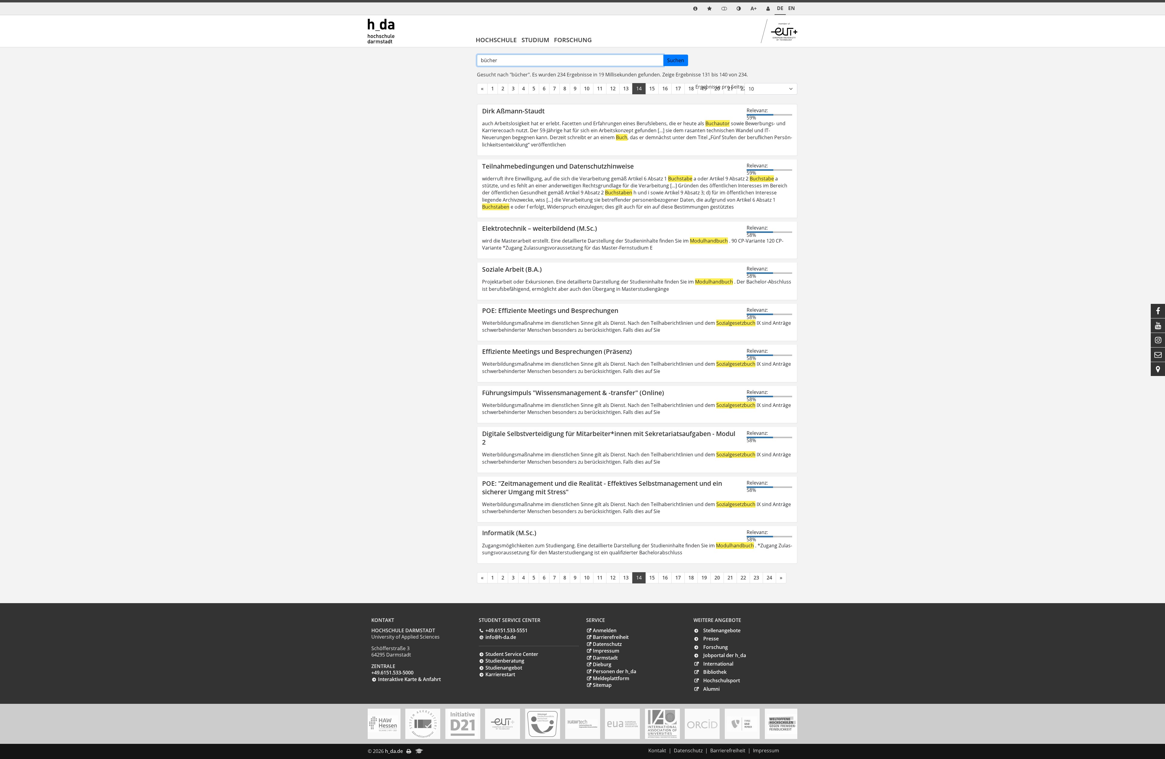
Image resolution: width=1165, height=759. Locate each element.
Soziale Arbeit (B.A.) (512, 269)
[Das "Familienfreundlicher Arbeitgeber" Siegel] (542, 724)
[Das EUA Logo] (622, 723)
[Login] (724, 9)
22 (743, 577)
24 (769, 577)
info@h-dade (500, 637)
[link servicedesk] (768, 9)
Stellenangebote (722, 630)
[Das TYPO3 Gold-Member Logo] (742, 724)
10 (586, 88)
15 (652, 88)
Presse (711, 638)
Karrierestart (500, 674)
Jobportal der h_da (724, 655)
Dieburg (602, 664)
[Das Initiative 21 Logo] (462, 724)
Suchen (675, 60)
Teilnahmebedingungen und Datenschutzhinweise (558, 166)
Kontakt (657, 750)
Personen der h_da (614, 671)
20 (717, 577)
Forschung (573, 40)
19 (704, 577)
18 (691, 88)
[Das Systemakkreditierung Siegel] (423, 724)
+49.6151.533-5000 (392, 672)
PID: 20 (435, 751)
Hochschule (496, 40)
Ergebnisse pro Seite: (719, 86)
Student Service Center (511, 654)
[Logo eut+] (503, 724)
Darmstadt (605, 657)
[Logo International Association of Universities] (662, 724)
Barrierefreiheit (611, 637)
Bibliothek (715, 672)
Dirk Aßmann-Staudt (513, 111)
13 (626, 88)
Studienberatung (504, 660)
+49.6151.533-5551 (506, 630)
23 (756, 577)
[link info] (695, 9)
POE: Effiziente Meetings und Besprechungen (550, 310)
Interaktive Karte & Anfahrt (409, 679)
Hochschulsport (721, 680)
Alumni (711, 689)
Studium (535, 40)
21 (730, 577)
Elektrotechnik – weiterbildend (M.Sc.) (539, 228)
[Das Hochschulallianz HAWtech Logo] (582, 723)
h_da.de (394, 751)
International (718, 663)
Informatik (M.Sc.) (509, 533)
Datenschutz (607, 644)
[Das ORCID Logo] (702, 723)
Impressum (606, 650)
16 (665, 88)
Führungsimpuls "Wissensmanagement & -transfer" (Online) (573, 392)
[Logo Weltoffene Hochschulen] (782, 724)
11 (600, 88)
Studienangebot (503, 667)
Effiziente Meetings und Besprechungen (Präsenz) (557, 351)
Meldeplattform (611, 678)
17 (678, 88)
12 (613, 88)
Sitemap (602, 685)
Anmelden (604, 630)
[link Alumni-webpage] (419, 751)
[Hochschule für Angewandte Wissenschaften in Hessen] (383, 723)
